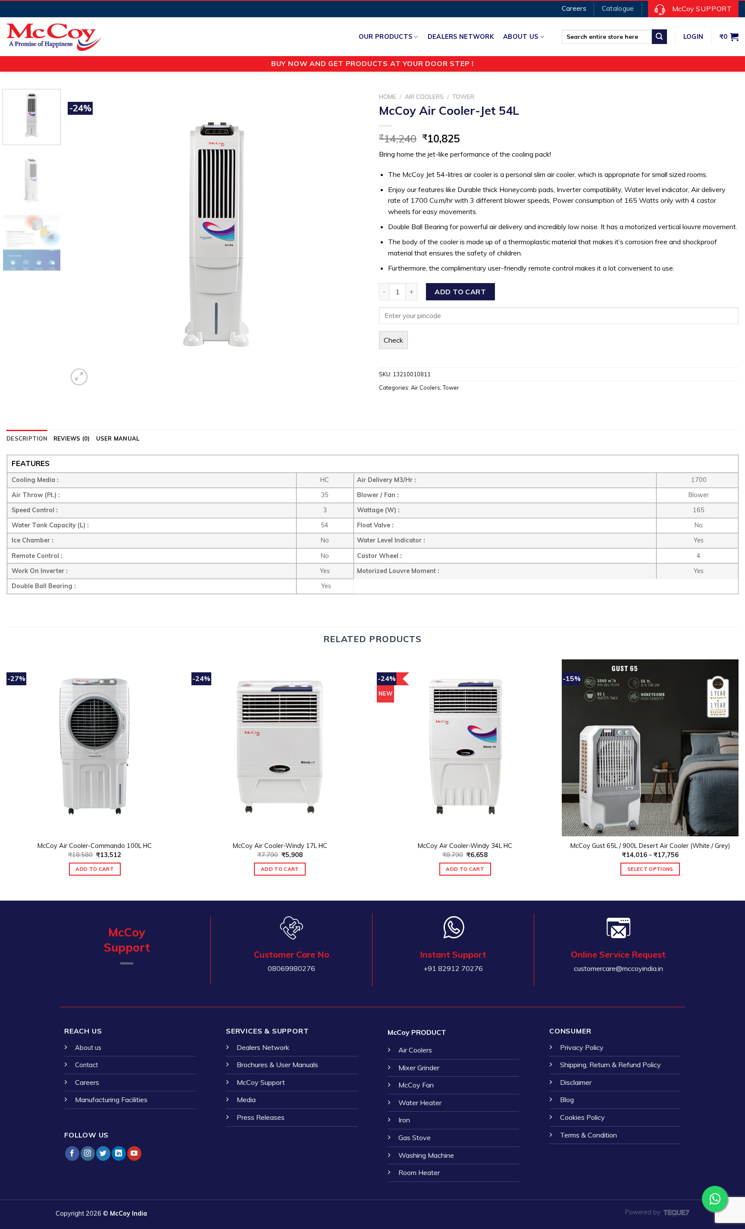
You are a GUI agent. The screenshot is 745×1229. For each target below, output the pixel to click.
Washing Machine (426, 1155)
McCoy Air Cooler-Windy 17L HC (280, 846)
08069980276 (291, 968)
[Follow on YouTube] (134, 1153)
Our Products (385, 37)
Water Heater (419, 1102)
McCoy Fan (416, 1085)
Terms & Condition (588, 1135)
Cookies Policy (582, 1117)
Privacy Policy (582, 1047)
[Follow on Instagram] (88, 1153)
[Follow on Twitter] (103, 1153)
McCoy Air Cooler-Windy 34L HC (465, 846)
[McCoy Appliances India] (49, 37)
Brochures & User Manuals (277, 1064)
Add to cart (460, 291)
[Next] (349, 238)
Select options (650, 869)
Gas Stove (414, 1137)
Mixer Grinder (418, 1067)
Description (26, 438)
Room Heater (419, 1172)
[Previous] (84, 238)
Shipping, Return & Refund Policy (610, 1064)
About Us (520, 37)
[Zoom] (79, 377)
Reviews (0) (71, 438)
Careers (87, 1082)
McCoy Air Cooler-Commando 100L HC (95, 846)
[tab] (26, 438)
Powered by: (644, 1212)
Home (387, 96)
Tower (463, 96)
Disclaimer (576, 1082)
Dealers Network (461, 37)
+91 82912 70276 (453, 968)
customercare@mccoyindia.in (618, 968)
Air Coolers (424, 96)
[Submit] (659, 36)
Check (393, 340)
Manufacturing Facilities (111, 1099)
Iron (404, 1120)
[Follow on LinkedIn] (119, 1153)
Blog (567, 1099)
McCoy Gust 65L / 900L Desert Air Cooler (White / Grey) (650, 846)
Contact (86, 1065)
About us (88, 1048)
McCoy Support (261, 1082)
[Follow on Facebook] (72, 1153)
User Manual (118, 438)
